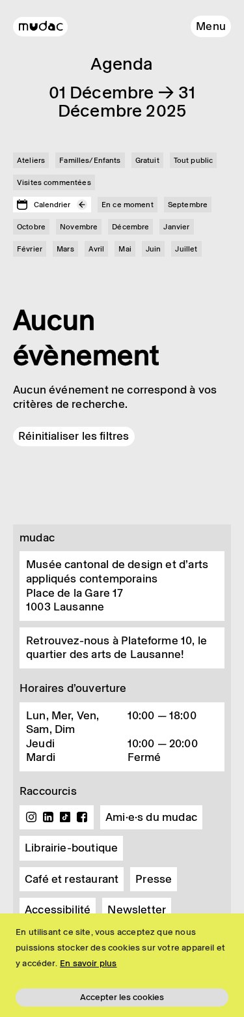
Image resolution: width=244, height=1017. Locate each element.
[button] (211, 26)
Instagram (31, 817)
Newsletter (136, 909)
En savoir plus (88, 963)
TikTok (65, 817)
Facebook (82, 817)
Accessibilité (57, 909)
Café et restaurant (71, 879)
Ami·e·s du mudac (151, 817)
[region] (122, 965)
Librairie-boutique (71, 847)
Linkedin (48, 817)
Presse (153, 879)
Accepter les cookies (122, 997)
